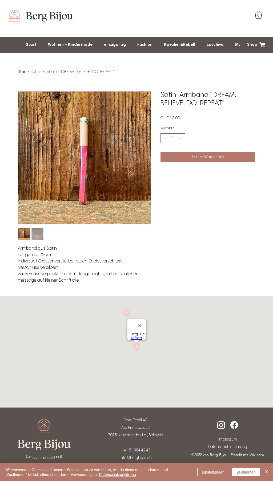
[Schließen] (266, 472)
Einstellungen (213, 472)
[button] (258, 15)
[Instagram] (221, 425)
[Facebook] (234, 425)
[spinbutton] (173, 138)
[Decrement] (164, 138)
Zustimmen (246, 472)
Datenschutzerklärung (117, 474)
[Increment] (181, 138)
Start (22, 72)
